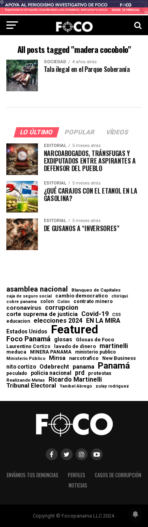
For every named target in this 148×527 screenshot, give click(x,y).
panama (83, 367)
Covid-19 (95, 314)
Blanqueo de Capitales (96, 290)
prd (79, 373)
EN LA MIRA (103, 321)
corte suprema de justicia (42, 314)
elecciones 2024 (58, 321)
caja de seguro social (29, 296)
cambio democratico (81, 296)
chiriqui (119, 296)
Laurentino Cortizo (28, 346)
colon (47, 301)
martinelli (113, 346)
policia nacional (51, 373)
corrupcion (61, 308)
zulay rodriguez (112, 386)
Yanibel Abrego (76, 386)
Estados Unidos (26, 332)
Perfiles (76, 475)
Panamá (114, 365)
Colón (63, 301)
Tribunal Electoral (31, 386)
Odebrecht (54, 367)
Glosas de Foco (95, 339)
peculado (16, 373)
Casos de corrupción (118, 475)
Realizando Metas (25, 380)
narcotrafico (84, 358)
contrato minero (93, 301)
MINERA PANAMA (50, 352)
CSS (116, 315)
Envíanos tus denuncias (32, 475)
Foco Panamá (28, 339)
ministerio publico (95, 352)
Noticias (78, 485)
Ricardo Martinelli (75, 379)
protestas (99, 373)
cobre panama (21, 302)
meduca (16, 352)
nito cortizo (21, 367)
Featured (74, 329)
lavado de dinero (75, 346)
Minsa (57, 358)
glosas (63, 339)
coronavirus (23, 308)
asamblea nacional (37, 289)
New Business (119, 358)
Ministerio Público (25, 359)
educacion (18, 321)
